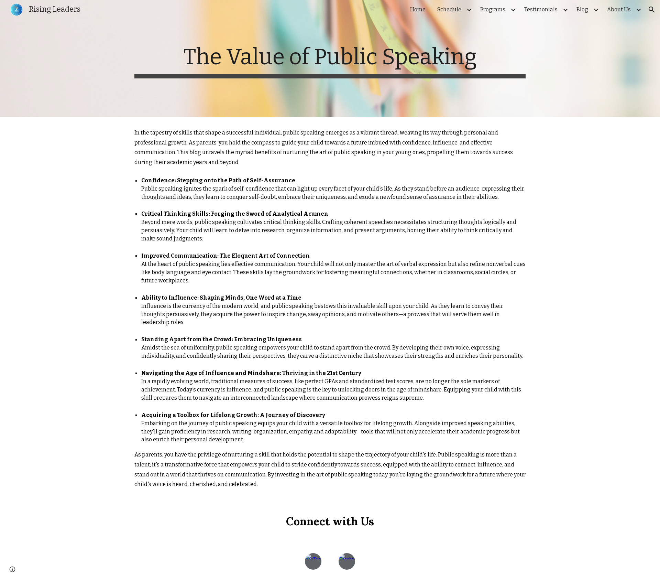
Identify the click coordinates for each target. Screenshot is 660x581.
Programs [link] (492, 9)
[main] (330, 58)
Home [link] (418, 9)
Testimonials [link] (541, 9)
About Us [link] (619, 9)
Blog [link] (582, 9)
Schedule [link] (449, 9)
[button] (652, 9)
